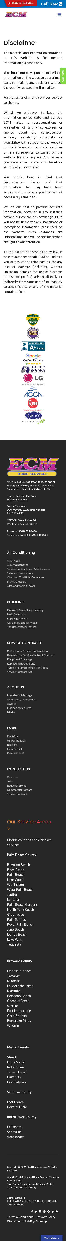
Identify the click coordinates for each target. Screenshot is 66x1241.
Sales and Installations (20, 573)
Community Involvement (22, 699)
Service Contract (17, 793)
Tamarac (13, 976)
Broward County (19, 961)
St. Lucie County (28, 1187)
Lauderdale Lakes (20, 986)
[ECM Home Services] (16, 15)
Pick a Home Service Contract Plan (28, 650)
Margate (13, 991)
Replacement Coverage (21, 663)
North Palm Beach (20, 909)
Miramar (13, 981)
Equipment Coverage (19, 659)
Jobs (10, 781)
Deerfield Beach (19, 971)
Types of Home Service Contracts (27, 667)
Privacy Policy (46, 1217)
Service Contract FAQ (20, 671)
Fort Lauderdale (19, 1011)
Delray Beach (17, 934)
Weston (13, 1026)
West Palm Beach (20, 890)
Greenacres (15, 914)
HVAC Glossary (16, 581)
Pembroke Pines (19, 1021)
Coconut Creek (18, 1001)
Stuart (11, 1057)
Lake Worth (15, 880)
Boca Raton (15, 870)
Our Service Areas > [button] (29, 825)
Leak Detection (16, 614)
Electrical (12, 736)
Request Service (16, 785)
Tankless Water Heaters (21, 626)
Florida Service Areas (20, 707)
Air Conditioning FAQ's (21, 585)
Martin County (18, 1047)
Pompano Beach (19, 996)
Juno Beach (15, 929)
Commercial (14, 748)
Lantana (13, 899)
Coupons (12, 777)
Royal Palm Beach (20, 924)
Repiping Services (17, 618)
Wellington (15, 884)
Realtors (12, 744)
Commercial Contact (19, 789)
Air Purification (16, 740)
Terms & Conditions (20, 1217)
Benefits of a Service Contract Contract (31, 655)
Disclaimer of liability (20, 1221)
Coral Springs (17, 1016)
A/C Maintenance (17, 564)
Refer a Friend (15, 753)
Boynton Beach (18, 865)
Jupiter (12, 894)
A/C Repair (13, 560)
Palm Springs (16, 919)
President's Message (19, 695)
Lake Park (14, 939)
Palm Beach (15, 875)
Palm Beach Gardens (22, 904)
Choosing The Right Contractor (26, 577)
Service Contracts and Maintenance (28, 569)
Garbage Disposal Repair (22, 622)
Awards (11, 703)
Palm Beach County (21, 855)
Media (11, 712)
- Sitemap (40, 1221)
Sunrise (12, 1006)
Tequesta (14, 944)
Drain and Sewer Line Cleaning (25, 610)
